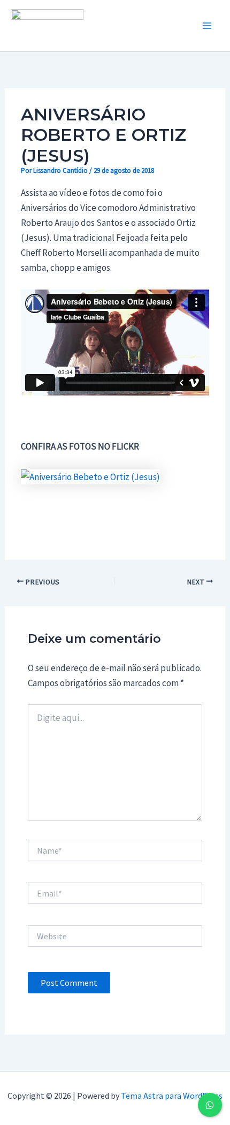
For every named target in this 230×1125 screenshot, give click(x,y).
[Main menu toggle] (207, 25)
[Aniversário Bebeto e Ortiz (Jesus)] (90, 476)
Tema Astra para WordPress (172, 1095)
